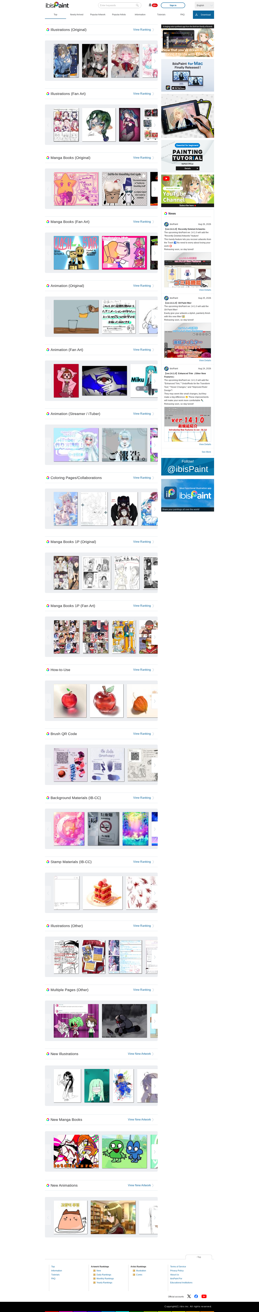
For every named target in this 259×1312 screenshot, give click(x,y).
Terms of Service (178, 1266)
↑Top (198, 1257)
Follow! (187, 466)
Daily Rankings (104, 1274)
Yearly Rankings (104, 1282)
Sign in (173, 5)
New (99, 1270)
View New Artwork (139, 1053)
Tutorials (55, 1274)
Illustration (141, 1270)
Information (56, 1270)
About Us (174, 1274)
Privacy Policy (177, 1270)
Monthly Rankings (105, 1278)
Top (53, 1266)
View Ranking (142, 29)
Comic (139, 1274)
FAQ (53, 1278)
